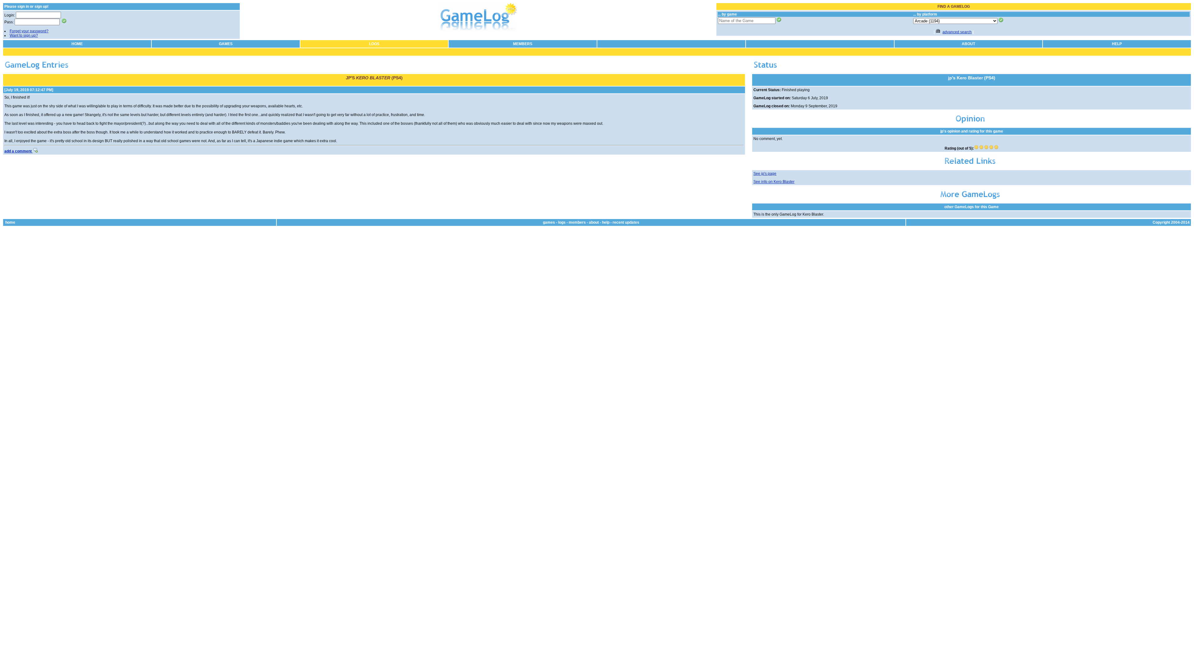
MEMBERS (522, 44)
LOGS (374, 44)
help (605, 222)
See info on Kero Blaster (773, 182)
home (10, 222)
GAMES (226, 44)
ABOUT (968, 44)
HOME (77, 44)
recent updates (626, 222)
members (577, 222)
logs (562, 222)
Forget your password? (29, 31)
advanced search (957, 32)
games (549, 222)
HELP (1117, 44)
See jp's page (764, 173)
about (594, 222)
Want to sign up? (24, 35)
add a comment (18, 151)
